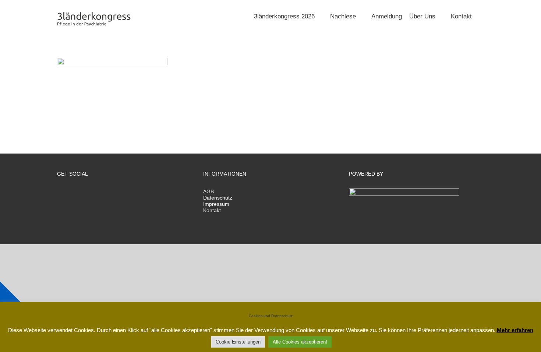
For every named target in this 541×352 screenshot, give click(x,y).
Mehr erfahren (515, 330)
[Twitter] (69, 193)
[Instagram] (79, 193)
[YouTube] (89, 193)
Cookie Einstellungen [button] (238, 342)
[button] (481, 15)
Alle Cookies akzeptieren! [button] (300, 342)
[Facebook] (59, 193)
